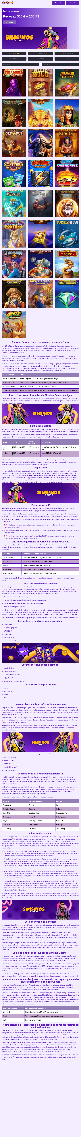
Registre (14, 83)
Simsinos (39, 356)
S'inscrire (73, 3)
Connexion (59, 3)
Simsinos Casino (51, 401)
